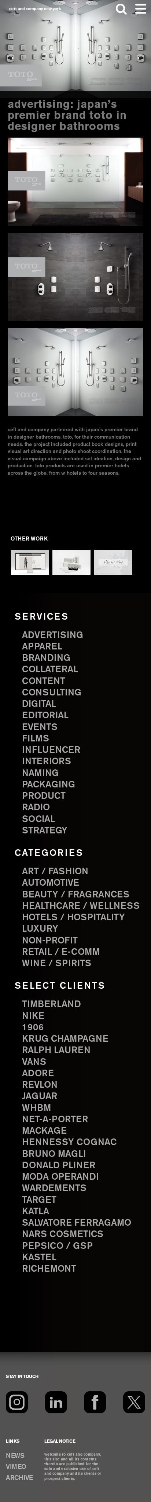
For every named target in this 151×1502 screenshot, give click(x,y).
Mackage (44, 1131)
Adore (38, 1074)
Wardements (54, 1188)
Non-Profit (50, 941)
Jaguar (39, 1096)
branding (46, 658)
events (40, 727)
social (38, 819)
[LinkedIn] (56, 1402)
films (35, 739)
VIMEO (16, 1467)
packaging (48, 785)
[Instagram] (17, 1402)
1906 (33, 1028)
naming (40, 773)
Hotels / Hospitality (73, 918)
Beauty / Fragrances (75, 895)
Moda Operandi (60, 1177)
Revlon (40, 1085)
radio (36, 808)
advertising (52, 635)
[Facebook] (95, 1402)
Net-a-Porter (55, 1120)
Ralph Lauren (56, 1050)
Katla (35, 1212)
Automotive (50, 883)
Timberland (51, 1004)
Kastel (39, 1258)
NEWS (15, 1456)
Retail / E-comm (61, 952)
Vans (34, 1062)
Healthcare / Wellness (81, 906)
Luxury (40, 929)
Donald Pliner (58, 1166)
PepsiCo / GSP (57, 1246)
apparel (42, 647)
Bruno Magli (54, 1154)
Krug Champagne (65, 1039)
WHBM (36, 1108)
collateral (50, 670)
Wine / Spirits (56, 964)
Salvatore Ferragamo (76, 1223)
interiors (46, 762)
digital (39, 704)
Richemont (49, 1269)
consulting (51, 693)
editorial (45, 716)
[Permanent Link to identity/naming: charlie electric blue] (113, 562)
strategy (44, 831)
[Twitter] (134, 1402)
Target (39, 1200)
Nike (33, 1016)
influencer (51, 750)
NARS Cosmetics (62, 1234)
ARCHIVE (19, 1478)
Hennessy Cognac (69, 1142)
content (43, 681)
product (44, 796)
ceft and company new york (35, 9)
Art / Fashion (55, 872)
